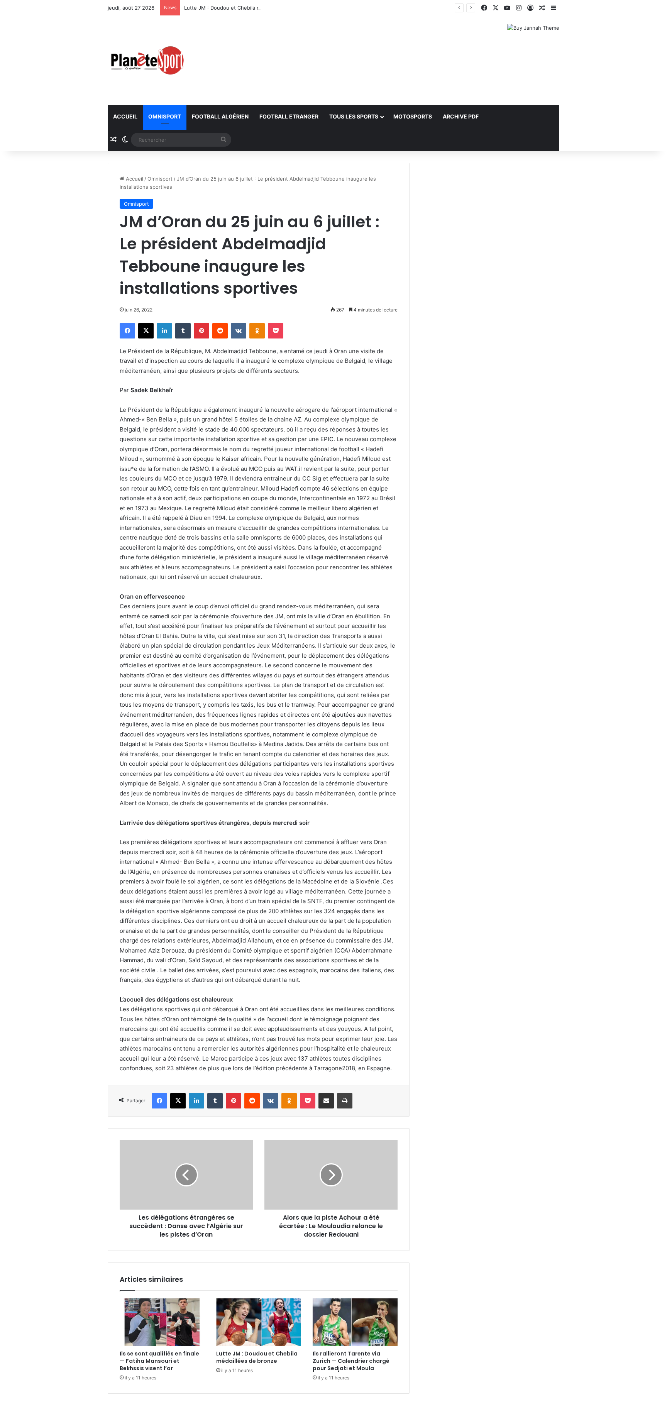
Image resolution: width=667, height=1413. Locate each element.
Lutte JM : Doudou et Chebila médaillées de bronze (246, 8)
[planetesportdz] (146, 61)
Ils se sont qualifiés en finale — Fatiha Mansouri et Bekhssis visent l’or (159, 1361)
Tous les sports (353, 116)
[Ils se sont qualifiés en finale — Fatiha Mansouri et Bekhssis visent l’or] (162, 1322)
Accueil (125, 116)
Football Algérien (220, 116)
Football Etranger (288, 116)
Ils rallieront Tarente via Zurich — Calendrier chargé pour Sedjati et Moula (351, 1361)
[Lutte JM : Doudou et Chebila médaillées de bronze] (258, 1322)
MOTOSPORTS (412, 116)
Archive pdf (461, 116)
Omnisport (164, 116)
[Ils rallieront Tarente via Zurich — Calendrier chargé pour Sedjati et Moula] (355, 1322)
